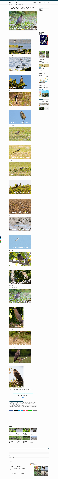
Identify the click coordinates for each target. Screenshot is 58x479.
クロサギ (25, 402)
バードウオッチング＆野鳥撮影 (20, 401)
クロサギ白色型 (28, 402)
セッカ (16, 403)
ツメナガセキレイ (19, 403)
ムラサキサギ (14, 404)
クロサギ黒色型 (31, 402)
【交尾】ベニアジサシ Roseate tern (14, 464)
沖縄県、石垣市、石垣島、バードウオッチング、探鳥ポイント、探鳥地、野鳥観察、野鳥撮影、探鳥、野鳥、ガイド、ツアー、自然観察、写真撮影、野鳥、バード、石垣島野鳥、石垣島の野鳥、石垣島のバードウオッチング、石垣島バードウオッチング (22, 405)
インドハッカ (14, 402)
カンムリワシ (23, 402)
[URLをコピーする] (35, 410)
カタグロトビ (20, 402)
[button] (11, 410)
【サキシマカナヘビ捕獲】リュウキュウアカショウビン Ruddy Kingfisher (18, 469)
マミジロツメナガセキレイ (27, 403)
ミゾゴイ (31, 403)
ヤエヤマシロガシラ (18, 404)
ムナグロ (33, 403)
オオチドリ (17, 402)
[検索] (48, 0)
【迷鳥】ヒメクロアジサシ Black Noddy (14, 471)
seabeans (12, 421)
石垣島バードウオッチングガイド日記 (13, 401)
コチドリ (34, 402)
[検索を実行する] (48, 448)
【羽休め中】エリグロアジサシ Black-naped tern (15, 466)
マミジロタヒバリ (22, 403)
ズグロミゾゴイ (13, 403)
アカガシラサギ (11, 402)
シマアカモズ (10, 403)
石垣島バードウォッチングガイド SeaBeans (15, 2)
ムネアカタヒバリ (10, 404)
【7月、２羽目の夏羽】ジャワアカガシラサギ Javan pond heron (17, 473)
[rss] (47, 0)
